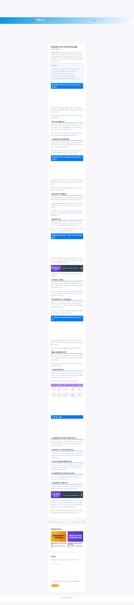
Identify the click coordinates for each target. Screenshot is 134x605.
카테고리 (94, 20)
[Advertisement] (31, 10)
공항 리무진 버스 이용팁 (58, 545)
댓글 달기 (52, 545)
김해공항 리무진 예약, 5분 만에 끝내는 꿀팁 (75, 544)
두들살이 (40, 19)
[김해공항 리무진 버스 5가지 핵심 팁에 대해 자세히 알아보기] (58, 536)
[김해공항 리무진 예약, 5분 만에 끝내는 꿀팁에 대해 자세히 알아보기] (75, 536)
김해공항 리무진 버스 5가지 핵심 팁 (58, 544)
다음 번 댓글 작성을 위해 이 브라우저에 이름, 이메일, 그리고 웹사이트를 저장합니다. (66, 581)
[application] (97, 20)
